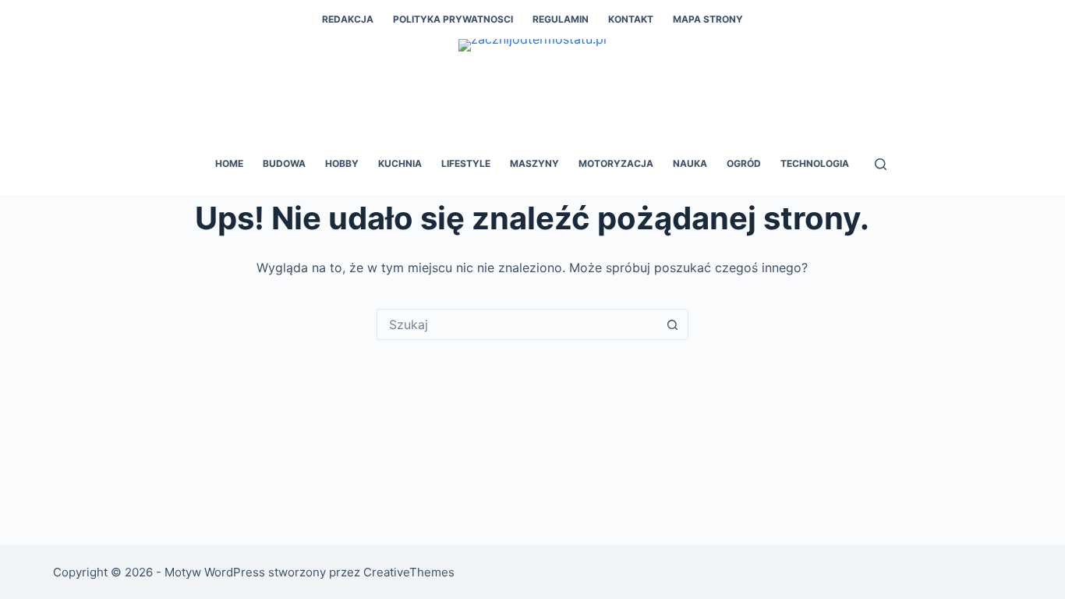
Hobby (342, 163)
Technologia (814, 163)
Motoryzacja (615, 163)
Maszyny (534, 163)
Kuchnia (400, 163)
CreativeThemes (409, 572)
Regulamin (560, 19)
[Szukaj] (880, 164)
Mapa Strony (708, 19)
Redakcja (347, 19)
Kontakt (630, 19)
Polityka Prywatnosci (453, 19)
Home (229, 163)
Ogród (744, 163)
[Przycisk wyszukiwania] (673, 324)
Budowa (284, 163)
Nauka (690, 163)
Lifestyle (465, 163)
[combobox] (517, 324)
